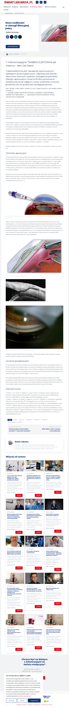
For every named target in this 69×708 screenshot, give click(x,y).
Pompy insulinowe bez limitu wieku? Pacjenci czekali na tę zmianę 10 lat (34, 478)
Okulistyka (19, 13)
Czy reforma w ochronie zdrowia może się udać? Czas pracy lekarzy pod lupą (53, 632)
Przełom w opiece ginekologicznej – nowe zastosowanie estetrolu (34, 590)
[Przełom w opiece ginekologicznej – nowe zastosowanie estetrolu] (34, 578)
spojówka (37, 419)
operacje (44, 419)
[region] (23, 688)
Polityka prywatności (46, 704)
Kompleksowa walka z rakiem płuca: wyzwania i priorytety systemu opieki (34, 516)
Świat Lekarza (14, 54)
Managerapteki (46, 697)
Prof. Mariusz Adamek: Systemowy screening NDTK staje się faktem (14, 553)
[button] (64, 7)
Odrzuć (22, 700)
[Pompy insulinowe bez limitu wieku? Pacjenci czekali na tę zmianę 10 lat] (34, 465)
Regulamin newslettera (34, 704)
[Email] (20, 37)
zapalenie (29, 419)
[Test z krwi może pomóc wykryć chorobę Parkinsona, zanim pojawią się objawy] (15, 465)
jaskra (15, 419)
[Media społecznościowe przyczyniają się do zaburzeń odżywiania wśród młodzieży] (15, 504)
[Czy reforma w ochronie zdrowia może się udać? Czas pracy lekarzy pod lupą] (54, 619)
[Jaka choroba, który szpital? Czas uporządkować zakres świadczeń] (15, 619)
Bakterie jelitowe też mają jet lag (52, 589)
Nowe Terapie (50, 512)
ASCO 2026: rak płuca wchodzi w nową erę (52, 515)
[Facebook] (37, 2)
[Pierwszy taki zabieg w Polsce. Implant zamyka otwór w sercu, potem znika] (54, 465)
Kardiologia (49, 473)
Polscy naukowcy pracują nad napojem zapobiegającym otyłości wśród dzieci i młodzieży (34, 632)
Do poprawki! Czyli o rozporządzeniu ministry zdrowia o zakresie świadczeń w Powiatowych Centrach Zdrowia (14, 592)
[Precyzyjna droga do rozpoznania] (34, 541)
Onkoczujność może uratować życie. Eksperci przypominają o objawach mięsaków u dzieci (54, 553)
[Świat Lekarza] (7, 54)
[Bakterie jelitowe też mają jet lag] (54, 578)
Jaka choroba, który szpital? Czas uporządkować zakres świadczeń (14, 632)
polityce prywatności (25, 696)
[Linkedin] (41, 2)
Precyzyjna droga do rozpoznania (33, 552)
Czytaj (19, 495)
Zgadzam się (34, 700)
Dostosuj (11, 700)
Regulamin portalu (22, 704)
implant (21, 419)
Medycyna (9, 13)
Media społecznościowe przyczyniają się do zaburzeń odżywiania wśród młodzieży (14, 516)
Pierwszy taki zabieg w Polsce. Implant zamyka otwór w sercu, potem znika (53, 478)
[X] (11, 37)
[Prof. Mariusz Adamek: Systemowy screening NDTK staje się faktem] (15, 541)
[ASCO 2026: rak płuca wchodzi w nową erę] (54, 504)
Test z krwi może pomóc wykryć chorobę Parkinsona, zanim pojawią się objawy (14, 478)
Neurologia (10, 473)
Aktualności (30, 473)
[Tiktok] (45, 2)
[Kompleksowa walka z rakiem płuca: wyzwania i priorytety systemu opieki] (34, 504)
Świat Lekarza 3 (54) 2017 (15, 422)
